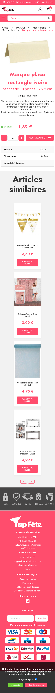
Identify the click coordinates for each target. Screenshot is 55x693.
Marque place (8, 30)
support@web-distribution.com (27, 561)
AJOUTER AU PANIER (37, 138)
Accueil (5, 28)
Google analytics (26, 679)
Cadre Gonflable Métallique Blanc (27, 452)
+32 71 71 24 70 (14, 2)
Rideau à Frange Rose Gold (27, 315)
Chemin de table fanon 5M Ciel (27, 384)
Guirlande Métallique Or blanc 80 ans (27, 246)
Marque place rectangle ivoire (37, 30)
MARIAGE (21, 28)
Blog (28, 568)
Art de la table (39, 28)
